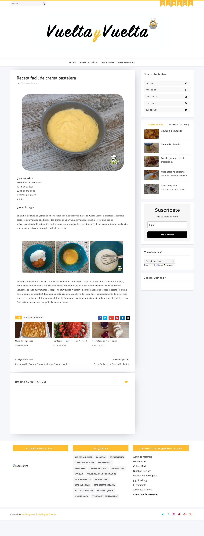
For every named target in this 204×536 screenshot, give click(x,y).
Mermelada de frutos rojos (104, 341)
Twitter (150, 83)
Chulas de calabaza (171, 130)
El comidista (139, 484)
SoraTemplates (28, 514)
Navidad (79, 474)
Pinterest (151, 103)
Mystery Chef (117, 468)
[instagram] (173, 3)
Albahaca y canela (143, 489)
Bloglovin (152, 110)
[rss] (190, 3)
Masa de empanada (24, 341)
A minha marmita (142, 456)
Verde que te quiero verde (105, 496)
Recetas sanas (101, 479)
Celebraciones (117, 457)
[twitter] (162, 3)
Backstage (108, 62)
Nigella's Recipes (142, 470)
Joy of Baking (140, 480)
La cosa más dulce (98, 468)
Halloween (80, 468)
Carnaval (101, 457)
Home (72, 62)
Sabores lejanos (105, 490)
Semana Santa (81, 496)
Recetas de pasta (83, 479)
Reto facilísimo (82, 485)
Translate (169, 265)
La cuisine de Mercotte (145, 494)
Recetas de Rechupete (145, 475)
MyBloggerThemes (47, 514)
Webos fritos (140, 461)
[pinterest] (179, 3)
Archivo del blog (179, 124)
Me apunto (167, 234)
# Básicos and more (33, 317)
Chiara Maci (139, 466)
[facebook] (168, 3)
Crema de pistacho (171, 144)
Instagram (152, 96)
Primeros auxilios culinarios (101, 474)
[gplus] (184, 3)
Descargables (126, 62)
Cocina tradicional (84, 462)
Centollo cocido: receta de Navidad (70, 341)
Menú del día (87, 62)
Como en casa (105, 462)
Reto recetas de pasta (104, 485)
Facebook (151, 90)
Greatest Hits (156, 124)
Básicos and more (29, 83)
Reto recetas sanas (84, 490)
